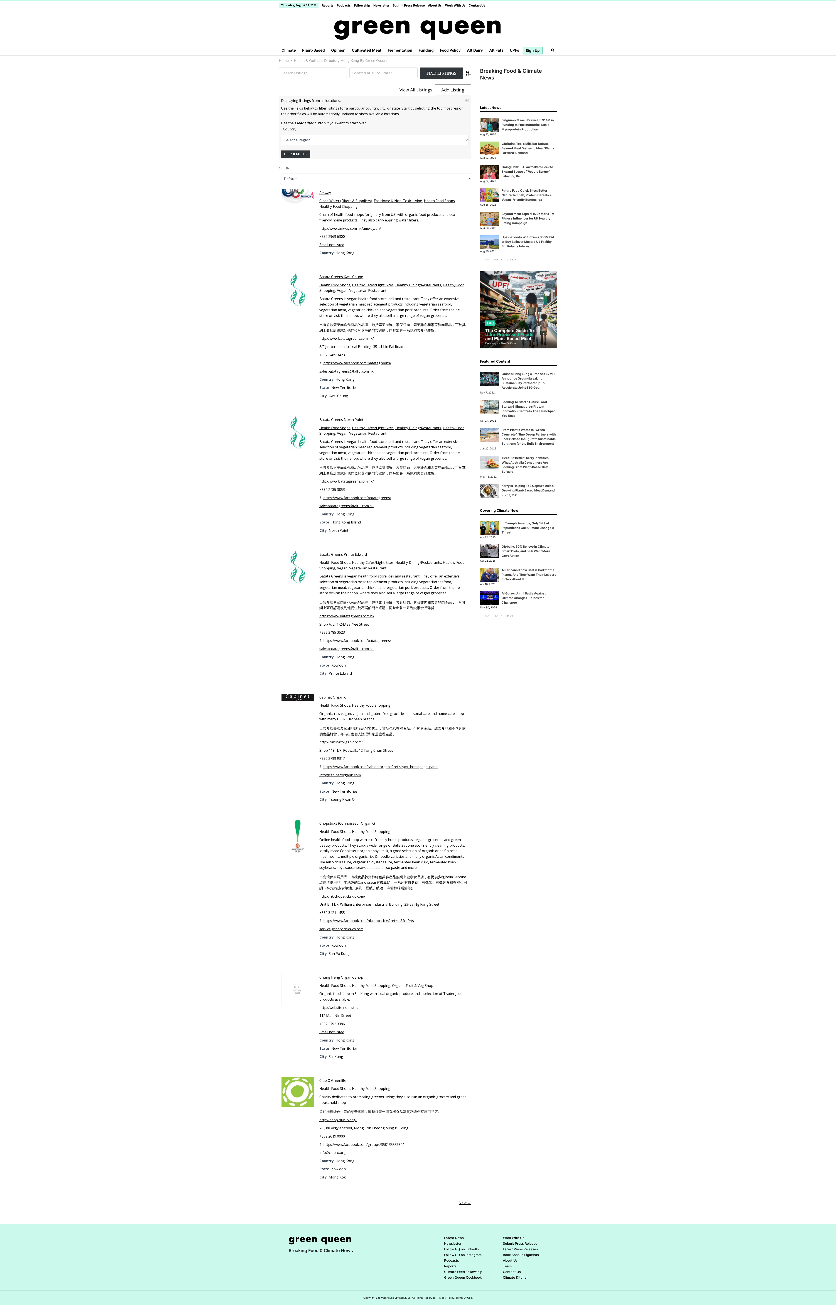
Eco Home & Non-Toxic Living (398, 200)
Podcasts (344, 5)
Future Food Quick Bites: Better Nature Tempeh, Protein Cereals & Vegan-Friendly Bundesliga (526, 195)
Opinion (338, 50)
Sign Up (533, 50)
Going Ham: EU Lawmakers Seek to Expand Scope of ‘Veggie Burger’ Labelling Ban (527, 171)
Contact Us (477, 5)
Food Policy (450, 50)
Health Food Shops (439, 200)
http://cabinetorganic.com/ (341, 742)
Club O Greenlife (332, 1080)
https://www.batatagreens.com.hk (346, 616)
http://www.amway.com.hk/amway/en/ (350, 228)
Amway (325, 192)
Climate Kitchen (515, 1277)
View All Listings (415, 90)
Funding (426, 50)
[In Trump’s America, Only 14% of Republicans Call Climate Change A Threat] (489, 528)
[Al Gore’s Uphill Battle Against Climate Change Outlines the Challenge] (489, 598)
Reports (328, 5)
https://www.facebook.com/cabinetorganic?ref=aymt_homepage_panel (380, 766)
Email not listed (331, 244)
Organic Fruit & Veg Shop (412, 985)
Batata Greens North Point (341, 419)
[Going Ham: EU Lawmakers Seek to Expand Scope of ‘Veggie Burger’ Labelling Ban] (489, 172)
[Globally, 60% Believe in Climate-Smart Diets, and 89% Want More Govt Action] (489, 551)
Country (289, 129)
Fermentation (400, 50)
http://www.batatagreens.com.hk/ (346, 338)
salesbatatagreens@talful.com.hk (346, 371)
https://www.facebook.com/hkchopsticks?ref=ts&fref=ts (368, 920)
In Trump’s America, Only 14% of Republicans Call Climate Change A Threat (528, 527)
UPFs (514, 50)
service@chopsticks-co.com (341, 929)
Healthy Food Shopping (338, 206)
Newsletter (381, 5)
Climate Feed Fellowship (463, 1272)
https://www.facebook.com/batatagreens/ (357, 363)
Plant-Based (313, 50)
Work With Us (455, 5)
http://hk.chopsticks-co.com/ (342, 896)
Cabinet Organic (332, 697)
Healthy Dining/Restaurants (418, 285)
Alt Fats (496, 50)
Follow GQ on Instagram (463, 1255)
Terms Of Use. (464, 1297)
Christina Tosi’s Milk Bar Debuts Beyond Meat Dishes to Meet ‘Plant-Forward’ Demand (528, 148)
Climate (288, 50)
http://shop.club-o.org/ (338, 1120)
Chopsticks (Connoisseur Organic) (347, 823)
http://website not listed (338, 1007)
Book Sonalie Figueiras (521, 1255)
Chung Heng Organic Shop (341, 977)
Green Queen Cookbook (463, 1277)
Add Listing (452, 90)
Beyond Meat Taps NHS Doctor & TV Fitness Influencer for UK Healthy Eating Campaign (528, 218)
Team (507, 1266)
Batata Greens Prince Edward (343, 554)
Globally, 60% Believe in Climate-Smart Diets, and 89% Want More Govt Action (526, 551)
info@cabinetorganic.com (340, 775)
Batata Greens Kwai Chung (341, 276)
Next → (465, 1202)
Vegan (342, 290)
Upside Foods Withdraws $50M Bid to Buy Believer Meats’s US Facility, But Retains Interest (528, 241)
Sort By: (284, 168)
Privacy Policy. (446, 1297)
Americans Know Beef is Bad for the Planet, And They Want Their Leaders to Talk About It (529, 574)
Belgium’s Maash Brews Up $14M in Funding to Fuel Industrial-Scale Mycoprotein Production (528, 124)
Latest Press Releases (520, 1249)
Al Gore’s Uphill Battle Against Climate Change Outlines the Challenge (524, 597)
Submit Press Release (409, 5)
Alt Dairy (475, 50)
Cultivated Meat (366, 50)
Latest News (454, 1238)
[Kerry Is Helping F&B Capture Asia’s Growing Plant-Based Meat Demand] (489, 491)
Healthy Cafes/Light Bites (373, 285)
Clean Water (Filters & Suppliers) (345, 200)
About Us (435, 5)
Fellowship (362, 5)
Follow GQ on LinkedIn (461, 1249)
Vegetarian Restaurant (367, 290)
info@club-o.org (332, 1152)
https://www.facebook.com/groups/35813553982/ (363, 1144)
